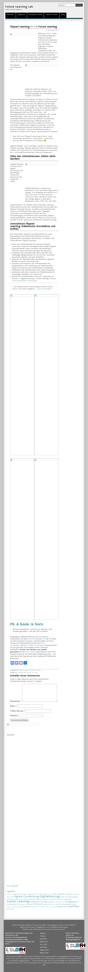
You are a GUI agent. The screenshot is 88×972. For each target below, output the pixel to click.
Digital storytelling (66, 897)
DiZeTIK (31, 639)
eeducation (19, 899)
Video (39, 670)
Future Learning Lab (19, 6)
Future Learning (18, 901)
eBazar (75, 897)
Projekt (9, 906)
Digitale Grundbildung (26, 896)
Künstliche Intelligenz (24, 904)
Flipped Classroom (24, 672)
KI (77, 902)
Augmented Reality (34, 894)
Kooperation (12, 904)
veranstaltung (53, 906)
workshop (74, 906)
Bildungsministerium (46, 894)
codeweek (61, 894)
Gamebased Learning (38, 902)
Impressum (44, 953)
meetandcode (48, 904)
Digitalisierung (49, 896)
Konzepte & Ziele (35, 14)
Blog (63, 14)
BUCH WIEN (31, 652)
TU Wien (38, 906)
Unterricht (32, 670)
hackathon (51, 902)
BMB (54, 894)
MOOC (58, 904)
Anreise (43, 933)
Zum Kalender (12, 886)
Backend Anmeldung (45, 949)
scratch (32, 906)
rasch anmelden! (44, 289)
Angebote (21, 14)
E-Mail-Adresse (17, 711)
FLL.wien (35, 672)
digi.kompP (10, 897)
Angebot (25, 894)
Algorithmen (18, 894)
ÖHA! (12, 909)
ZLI (44, 639)
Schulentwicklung (17, 906)
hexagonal (70, 902)
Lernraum (37, 904)
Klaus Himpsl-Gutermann (33, 645)
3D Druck (10, 894)
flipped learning (48, 899)
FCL (41, 899)
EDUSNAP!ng (11, 899)
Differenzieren (23, 670)
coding (68, 894)
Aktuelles (10, 14)
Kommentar (16, 701)
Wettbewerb (63, 907)
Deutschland (75, 894)
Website (13, 716)
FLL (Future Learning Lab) (63, 899)
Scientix (26, 907)
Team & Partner (52, 14)
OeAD (62, 904)
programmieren (70, 904)
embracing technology (31, 899)
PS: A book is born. (27, 624)
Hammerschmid (60, 902)
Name (13, 706)
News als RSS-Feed (44, 943)
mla (54, 904)
